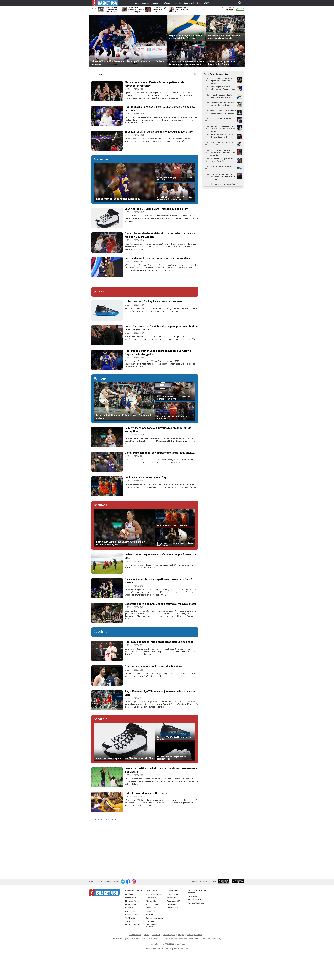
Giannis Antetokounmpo (155, 918)
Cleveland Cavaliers (132, 925)
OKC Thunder (130, 918)
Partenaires (156, 935)
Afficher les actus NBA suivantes (221, 184)
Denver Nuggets (131, 911)
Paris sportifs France (195, 900)
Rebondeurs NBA (173, 901)
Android (237, 881)
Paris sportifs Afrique (196, 903)
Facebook (128, 881)
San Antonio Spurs (132, 921)
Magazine (101, 159)
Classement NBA (173, 891)
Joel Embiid (150, 921)
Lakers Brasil (193, 896)
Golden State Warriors (133, 891)
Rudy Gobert (151, 911)
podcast (99, 291)
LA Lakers (129, 894)
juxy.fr (187, 949)
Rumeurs (100, 378)
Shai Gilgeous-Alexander (151, 926)
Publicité (146, 935)
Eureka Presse (180, 944)
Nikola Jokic (151, 901)
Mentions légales (169, 935)
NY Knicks (129, 908)
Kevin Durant (151, 915)
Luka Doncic (151, 898)
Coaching (100, 631)
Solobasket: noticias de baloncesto (197, 892)
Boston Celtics (130, 898)
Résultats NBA (172, 894)
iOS (224, 881)
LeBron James (151, 891)
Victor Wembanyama (154, 894)
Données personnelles (194, 935)
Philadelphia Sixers (132, 915)
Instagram (134, 881)
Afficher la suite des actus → (105, 819)
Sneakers (100, 719)
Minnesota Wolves (132, 901)
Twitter (123, 881)
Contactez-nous (135, 935)
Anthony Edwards (152, 904)
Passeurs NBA (172, 904)
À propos (181, 935)
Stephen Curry (151, 908)
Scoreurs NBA (172, 898)
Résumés (100, 505)
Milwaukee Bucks (131, 904)
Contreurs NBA (172, 908)
